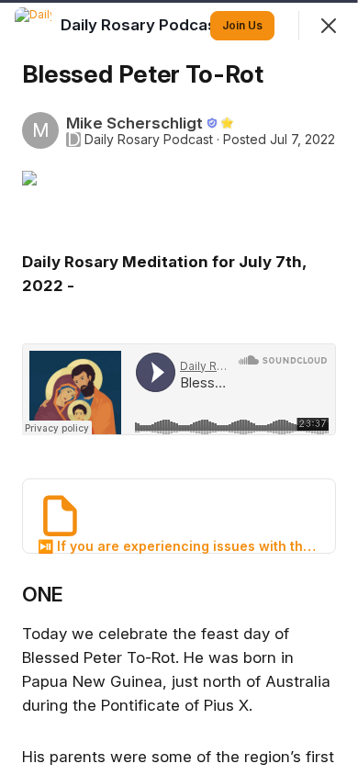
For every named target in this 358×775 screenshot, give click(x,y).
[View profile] (33, 25)
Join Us (242, 25)
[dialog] (179, 387)
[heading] (144, 25)
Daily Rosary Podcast (148, 139)
